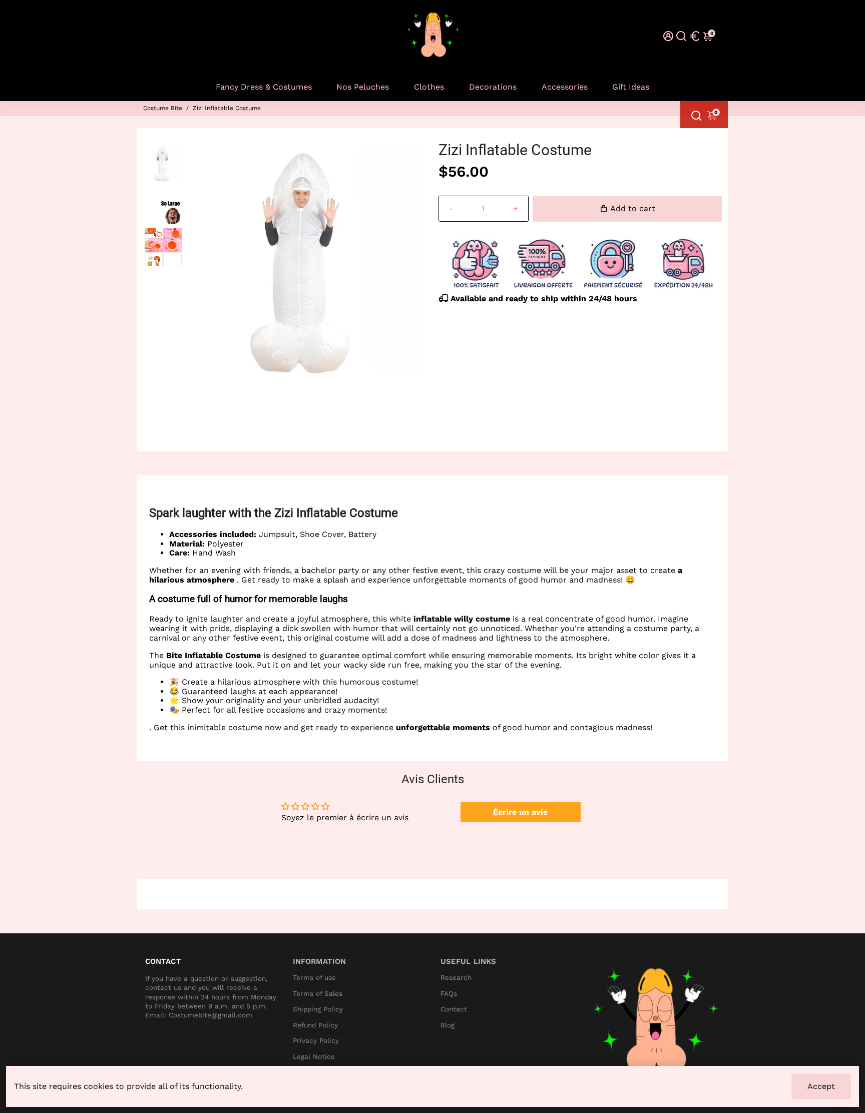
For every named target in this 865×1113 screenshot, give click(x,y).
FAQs (449, 993)
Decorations (493, 87)
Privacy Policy (316, 1040)
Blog (448, 1025)
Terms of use (314, 977)
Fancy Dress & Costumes (264, 87)
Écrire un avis (520, 812)
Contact (454, 1009)
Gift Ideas (630, 87)
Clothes (429, 87)
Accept (821, 1086)
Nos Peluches (362, 87)
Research (456, 977)
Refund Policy (315, 1025)
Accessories (565, 87)
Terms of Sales (317, 993)
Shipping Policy (318, 1009)
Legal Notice (314, 1056)
